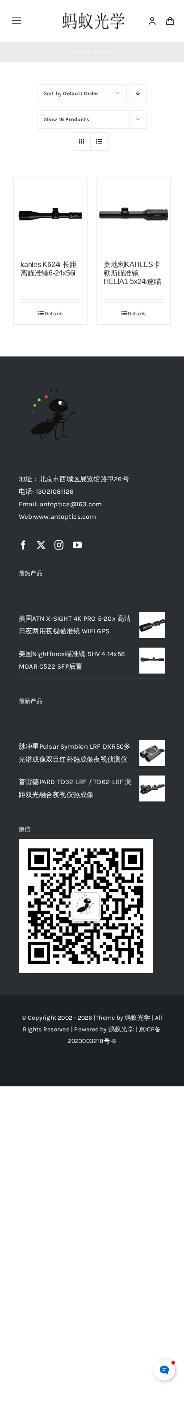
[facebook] (23, 545)
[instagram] (58, 545)
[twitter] (41, 545)
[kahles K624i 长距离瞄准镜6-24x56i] (50, 214)
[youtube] (77, 545)
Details (54, 313)
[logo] (93, 13)
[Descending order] (138, 93)
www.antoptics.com (65, 517)
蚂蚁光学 (137, 1018)
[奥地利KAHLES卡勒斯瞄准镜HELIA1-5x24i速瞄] (133, 214)
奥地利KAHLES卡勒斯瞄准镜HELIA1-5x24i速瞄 (132, 273)
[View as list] (99, 141)
